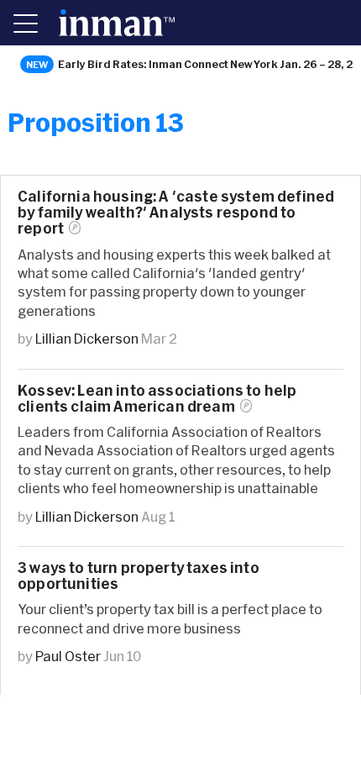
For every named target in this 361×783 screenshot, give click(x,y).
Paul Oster (68, 656)
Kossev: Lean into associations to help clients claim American (157, 398)
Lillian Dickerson (87, 338)
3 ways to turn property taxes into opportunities (138, 575)
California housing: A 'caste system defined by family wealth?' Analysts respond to (176, 212)
